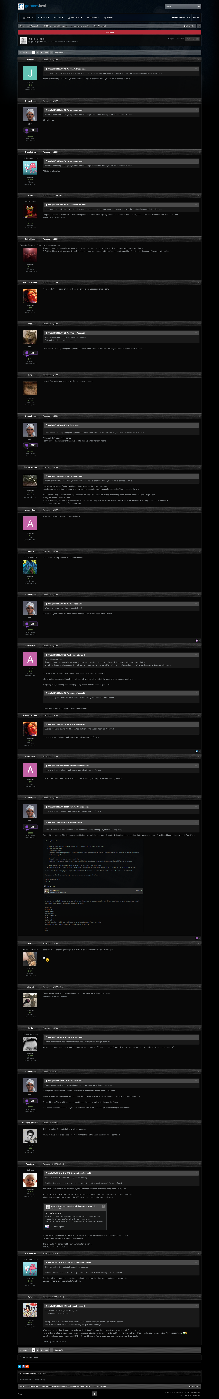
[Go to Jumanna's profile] (30, 73)
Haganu (30, 551)
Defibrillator (30, 239)
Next (46, 52)
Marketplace (75, 17)
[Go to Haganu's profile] (30, 567)
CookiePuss (30, 101)
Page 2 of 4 (59, 53)
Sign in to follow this (177, 39)
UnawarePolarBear (30, 1123)
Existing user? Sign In (180, 17)
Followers (190, 39)
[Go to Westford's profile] (30, 1180)
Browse (28, 17)
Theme (20, 1394)
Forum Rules (94, 17)
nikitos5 (30, 987)
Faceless (74, 604)
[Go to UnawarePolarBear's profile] (30, 1136)
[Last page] (51, 52)
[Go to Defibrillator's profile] (30, 255)
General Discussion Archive (67, 42)
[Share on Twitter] (19, 1366)
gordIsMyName (37, 42)
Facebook (199, 26)
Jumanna (30, 60)
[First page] (20, 52)
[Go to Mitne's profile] (30, 211)
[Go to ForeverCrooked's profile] (30, 296)
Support (110, 17)
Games (58, 17)
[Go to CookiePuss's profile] (30, 114)
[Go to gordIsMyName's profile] (23, 40)
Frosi (30, 324)
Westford (30, 1164)
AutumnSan (30, 510)
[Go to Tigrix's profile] (30, 1044)
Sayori (30, 1297)
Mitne (30, 195)
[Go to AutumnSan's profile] (30, 523)
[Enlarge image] (93, 886)
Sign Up (196, 17)
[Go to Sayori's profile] (30, 1310)
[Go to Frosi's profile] (30, 337)
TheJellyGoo (75, 69)
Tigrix (30, 1028)
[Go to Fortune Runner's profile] (30, 481)
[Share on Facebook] (23, 1366)
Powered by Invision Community (190, 1395)
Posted (50, 60)
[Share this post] (198, 60)
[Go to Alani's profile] (30, 959)
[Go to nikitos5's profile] (30, 1000)
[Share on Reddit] (27, 1366)
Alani (30, 943)
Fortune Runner (30, 467)
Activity (44, 17)
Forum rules (109, 32)
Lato (30, 375)
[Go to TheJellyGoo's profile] (30, 168)
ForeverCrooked (30, 282)
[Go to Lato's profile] (30, 388)
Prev (25, 52)
